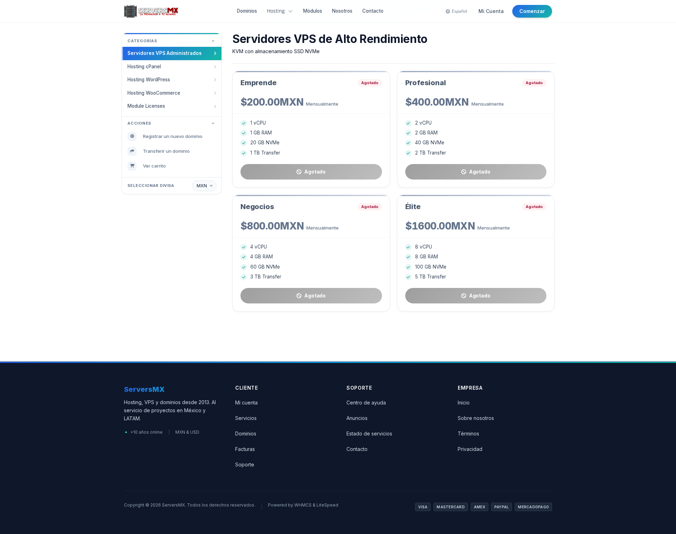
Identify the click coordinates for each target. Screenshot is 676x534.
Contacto (372, 11)
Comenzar (532, 11)
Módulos (312, 11)
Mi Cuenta (491, 11)
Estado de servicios (369, 433)
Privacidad (470, 449)
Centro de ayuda (366, 403)
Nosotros (342, 11)
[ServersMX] (151, 11)
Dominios (247, 11)
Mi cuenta (246, 403)
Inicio (464, 403)
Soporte (244, 464)
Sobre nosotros (476, 418)
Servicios (246, 418)
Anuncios (357, 418)
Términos (468, 433)
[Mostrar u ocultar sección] (213, 41)
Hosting (276, 11)
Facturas (245, 449)
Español (459, 11)
